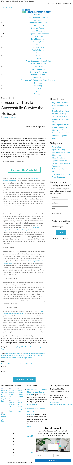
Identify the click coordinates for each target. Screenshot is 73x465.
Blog (37, 91)
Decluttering (13, 347)
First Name (55, 198)
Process (38, 52)
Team (38, 55)
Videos (38, 88)
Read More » (32, 404)
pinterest (14, 362)
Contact (37, 94)
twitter (8, 362)
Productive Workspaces (38, 22)
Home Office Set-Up (38, 63)
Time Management (38, 39)
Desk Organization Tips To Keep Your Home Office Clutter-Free (61, 127)
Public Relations (38, 50)
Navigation (37, 15)
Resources (37, 77)
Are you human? (56, 213)
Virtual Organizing (58, 177)
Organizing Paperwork (38, 72)
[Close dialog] (71, 425)
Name (5, 366)
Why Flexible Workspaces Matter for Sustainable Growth (61, 105)
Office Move (38, 66)
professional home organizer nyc (22, 358)
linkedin (12, 362)
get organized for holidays (13, 353)
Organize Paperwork (39, 28)
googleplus (10, 362)
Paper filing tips (6, 358)
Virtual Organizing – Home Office (38, 61)
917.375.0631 (7, 7)
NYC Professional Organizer (19, 355)
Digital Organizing (58, 149)
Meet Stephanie (38, 47)
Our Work (37, 58)
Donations (38, 83)
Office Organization (39, 25)
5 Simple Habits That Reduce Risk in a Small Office (60, 119)
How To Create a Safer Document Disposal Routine (60, 135)
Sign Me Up (53, 460)
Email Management (39, 31)
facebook (7, 362)
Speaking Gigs (38, 41)
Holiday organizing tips (29, 353)
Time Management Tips (61, 174)
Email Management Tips (61, 152)
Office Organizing (38, 69)
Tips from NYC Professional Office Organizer (38, 80)
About (37, 44)
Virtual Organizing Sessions (37, 17)
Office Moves (38, 36)
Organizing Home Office (24, 347)
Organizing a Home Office (39, 33)
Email (4, 371)
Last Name (55, 203)
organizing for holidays (36, 355)
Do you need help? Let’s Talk (24, 169)
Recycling (38, 85)
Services (37, 20)
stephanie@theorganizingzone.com (61, 404)
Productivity (56, 166)
